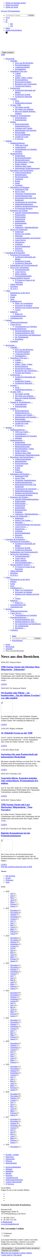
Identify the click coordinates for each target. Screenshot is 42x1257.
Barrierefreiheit (11, 1163)
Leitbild (18, 73)
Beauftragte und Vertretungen (26, 84)
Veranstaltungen (21, 118)
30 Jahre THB (15, 392)
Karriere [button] (9, 320)
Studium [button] (9, 141)
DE (11, 24)
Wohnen (13, 295)
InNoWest (14, 286)
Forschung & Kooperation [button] (15, 253)
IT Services (19, 139)
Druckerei (18, 249)
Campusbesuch (20, 147)
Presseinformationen (22, 65)
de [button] (6, 22)
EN (11, 26)
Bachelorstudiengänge (23, 158)
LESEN (4, 684)
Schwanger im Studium (23, 305)
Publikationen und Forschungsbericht (24, 265)
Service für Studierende (19, 516)
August (13, 919)
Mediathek (9, 1171)
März (12, 902)
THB (3, 55)
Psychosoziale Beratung (24, 208)
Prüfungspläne (20, 215)
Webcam (9, 1161)
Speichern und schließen (10, 1250)
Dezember (14, 910)
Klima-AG (19, 314)
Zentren (13, 409)
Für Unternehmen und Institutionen (28, 335)
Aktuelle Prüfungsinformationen (27, 213)
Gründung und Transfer (23, 128)
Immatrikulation (21, 175)
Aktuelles (13, 347)
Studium (9, 428)
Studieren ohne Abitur (23, 166)
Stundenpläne (20, 221)
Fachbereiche (15, 375)
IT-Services (19, 251)
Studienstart (19, 232)
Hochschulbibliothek (22, 135)
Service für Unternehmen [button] (19, 267)
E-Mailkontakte (6, 1222)
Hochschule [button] (10, 59)
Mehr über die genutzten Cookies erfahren (16, 1253)
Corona (17, 310)
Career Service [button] (15, 324)
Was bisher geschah (22, 107)
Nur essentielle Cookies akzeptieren (27, 1248)
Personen (9, 1175)
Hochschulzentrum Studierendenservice (22, 125)
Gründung (19, 244)
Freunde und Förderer (23, 86)
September (14, 917)
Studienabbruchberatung (24, 204)
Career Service (20, 240)
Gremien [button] (13, 99)
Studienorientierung (17, 430)
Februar (13, 904)
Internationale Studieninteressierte (27, 168)
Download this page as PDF (21, 867)
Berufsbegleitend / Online (24, 162)
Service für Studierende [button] (19, 230)
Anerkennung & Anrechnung (26, 202)
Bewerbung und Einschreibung (21, 457)
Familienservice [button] (16, 301)
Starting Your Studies (22, 234)
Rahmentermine (21, 120)
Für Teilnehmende (21, 337)
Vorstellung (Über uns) (18, 358)
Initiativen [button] (14, 312)
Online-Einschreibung (23, 173)
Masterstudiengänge (22, 160)
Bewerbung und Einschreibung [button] (21, 170)
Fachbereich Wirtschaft (23, 97)
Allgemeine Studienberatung (25, 194)
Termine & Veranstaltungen (20, 402)
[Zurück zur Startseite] (10, 11)
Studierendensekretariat (23, 196)
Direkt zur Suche (12, 7)
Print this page (6, 867)
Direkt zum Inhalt (12, 5)
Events (8, 878)
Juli (11, 894)
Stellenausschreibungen (19, 322)
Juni (12, 896)
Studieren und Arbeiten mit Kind (27, 308)
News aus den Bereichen (24, 63)
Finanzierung (20, 242)
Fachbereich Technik (22, 95)
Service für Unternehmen (19, 554)
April (12, 900)
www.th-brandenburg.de (10, 1224)
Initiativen (14, 601)
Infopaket (18, 151)
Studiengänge (20, 156)
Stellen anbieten (21, 274)
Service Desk (20, 192)
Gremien (13, 385)
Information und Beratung (19, 474)
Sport (12, 299)
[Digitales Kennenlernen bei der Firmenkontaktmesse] (7, 850)
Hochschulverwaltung (23, 82)
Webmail (9, 1169)
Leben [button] (8, 291)
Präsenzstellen (20, 132)
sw (7, 20)
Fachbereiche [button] (15, 88)
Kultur (12, 297)
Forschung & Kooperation (15, 539)
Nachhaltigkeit (20, 69)
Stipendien (19, 236)
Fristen (17, 183)
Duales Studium (21, 164)
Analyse (7, 1236)
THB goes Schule (21, 145)
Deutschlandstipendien (23, 276)
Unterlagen (19, 179)
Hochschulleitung (21, 80)
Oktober (13, 915)
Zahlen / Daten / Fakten (23, 78)
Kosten (17, 181)
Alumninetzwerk (16, 318)
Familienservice (16, 588)
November (14, 913)
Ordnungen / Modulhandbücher (26, 227)
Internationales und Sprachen (25, 130)
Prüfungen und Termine (19, 497)
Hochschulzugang (21, 177)
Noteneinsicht (20, 219)
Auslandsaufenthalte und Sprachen (27, 238)
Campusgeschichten (22, 67)
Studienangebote (16, 440)
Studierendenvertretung (23, 103)
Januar (13, 906)
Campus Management (14, 1182)
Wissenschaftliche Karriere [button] (20, 278)
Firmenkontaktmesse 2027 (24, 331)
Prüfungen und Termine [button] (19, 211)
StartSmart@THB (21, 189)
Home (8, 644)
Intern (8, 28)
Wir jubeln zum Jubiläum (24, 109)
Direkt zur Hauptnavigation (16, 3)
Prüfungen (9, 880)
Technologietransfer (22, 270)
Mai (12, 898)
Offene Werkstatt (16, 284)
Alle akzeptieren (7, 1248)
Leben (8, 577)
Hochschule (10, 345)
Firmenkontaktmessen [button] (18, 329)
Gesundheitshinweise (18, 316)
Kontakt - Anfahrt (12, 1155)
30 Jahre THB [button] (15, 105)
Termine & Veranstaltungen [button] (20, 116)
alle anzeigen (10, 876)
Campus (18, 76)
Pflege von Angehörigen (24, 303)
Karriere (9, 609)
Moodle (8, 1173)
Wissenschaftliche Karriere (20, 565)
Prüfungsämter (20, 217)
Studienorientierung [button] (17, 143)
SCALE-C (14, 289)
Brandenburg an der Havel (20, 293)
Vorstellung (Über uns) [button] (18, 71)
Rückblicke (19, 339)
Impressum (10, 1157)
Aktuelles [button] (13, 61)
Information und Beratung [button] (19, 187)
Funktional (8, 1233)
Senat (17, 101)
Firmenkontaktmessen (18, 617)
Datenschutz (10, 1159)
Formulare (19, 185)
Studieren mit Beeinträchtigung (26, 206)
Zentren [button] (13, 122)
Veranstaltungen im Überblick (26, 149)
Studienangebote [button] (16, 154)
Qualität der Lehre (21, 137)
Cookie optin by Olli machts (11, 1255)
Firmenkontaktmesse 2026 (24, 333)
